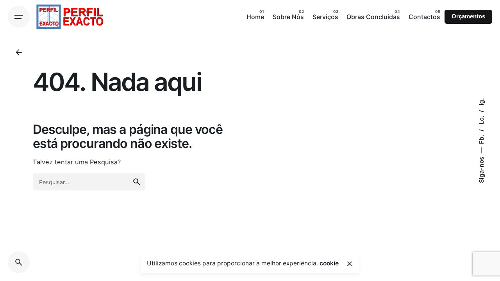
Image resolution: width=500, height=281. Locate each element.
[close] (349, 264)
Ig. (481, 101)
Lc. (481, 119)
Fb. (481, 138)
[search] (136, 181)
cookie (329, 263)
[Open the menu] (19, 17)
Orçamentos (468, 16)
